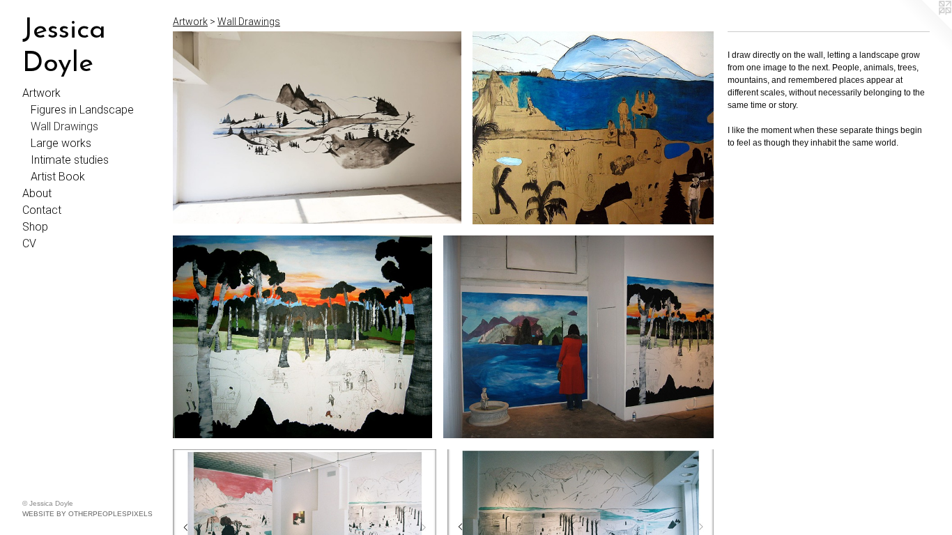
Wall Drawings (64, 126)
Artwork (41, 93)
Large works (61, 143)
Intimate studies (70, 159)
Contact (41, 210)
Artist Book (58, 176)
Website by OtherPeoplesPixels (87, 514)
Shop (35, 226)
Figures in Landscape (82, 109)
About (37, 193)
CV (29, 243)
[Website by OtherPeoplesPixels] (924, 28)
